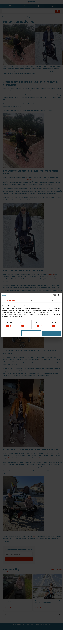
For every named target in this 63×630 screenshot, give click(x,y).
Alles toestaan (51, 333)
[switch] (23, 326)
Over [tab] (52, 300)
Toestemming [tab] (11, 300)
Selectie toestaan (31, 333)
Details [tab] (32, 300)
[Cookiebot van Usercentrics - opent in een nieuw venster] (54, 295)
